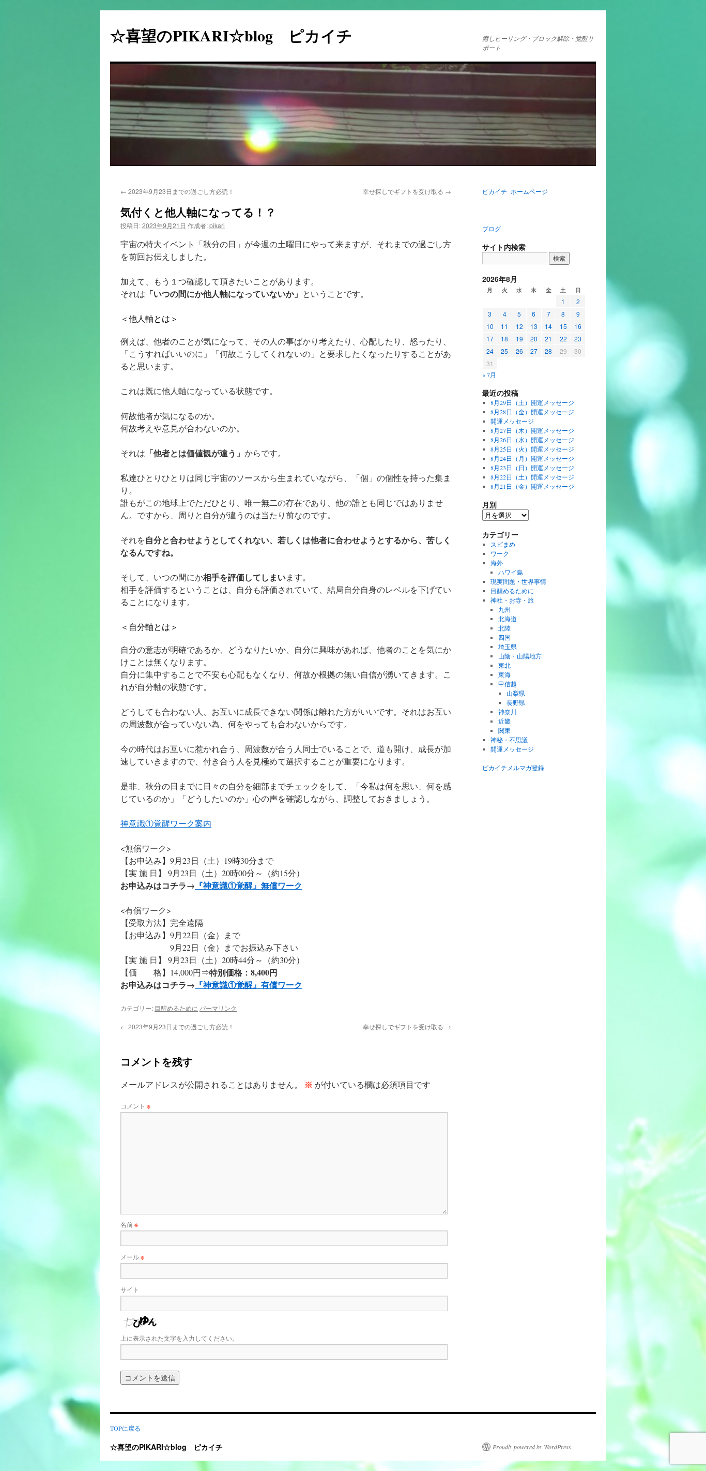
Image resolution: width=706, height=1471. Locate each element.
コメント (135, 1105)
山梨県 (516, 693)
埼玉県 (507, 646)
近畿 (504, 721)
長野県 (516, 702)
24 (490, 351)
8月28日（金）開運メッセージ (532, 412)
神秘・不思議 (509, 740)
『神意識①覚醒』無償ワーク (248, 885)
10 (490, 326)
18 (504, 338)
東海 (504, 674)
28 (548, 351)
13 (534, 326)
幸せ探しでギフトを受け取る (407, 191)
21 (548, 338)
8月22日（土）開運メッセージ (532, 477)
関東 (504, 730)
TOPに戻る (125, 1428)
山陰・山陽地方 (520, 656)
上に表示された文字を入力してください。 (179, 1337)
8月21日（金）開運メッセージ (532, 486)
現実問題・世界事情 (518, 581)
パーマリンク (218, 1007)
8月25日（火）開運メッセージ (532, 449)
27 (534, 351)
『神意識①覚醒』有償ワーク (248, 984)
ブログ (491, 228)
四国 (504, 637)
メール (132, 1256)
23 (577, 338)
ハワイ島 (510, 572)
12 (519, 326)
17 (490, 338)
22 (563, 338)
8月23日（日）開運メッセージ (532, 467)
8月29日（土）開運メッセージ (532, 402)
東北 (504, 665)
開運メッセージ (512, 421)
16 (577, 326)
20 (534, 338)
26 (519, 351)
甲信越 (507, 684)
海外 (496, 563)
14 (548, 326)
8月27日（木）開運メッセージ (532, 430)
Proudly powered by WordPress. (533, 1447)
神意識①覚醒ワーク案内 (165, 823)
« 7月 (489, 374)
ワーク (499, 553)
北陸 (504, 628)
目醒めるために (176, 1007)
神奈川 (507, 712)
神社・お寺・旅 (512, 600)
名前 (129, 1224)
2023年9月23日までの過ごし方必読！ (177, 191)
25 (504, 351)
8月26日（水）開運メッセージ (532, 440)
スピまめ (502, 544)
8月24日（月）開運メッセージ (532, 458)
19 (519, 338)
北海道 (507, 618)
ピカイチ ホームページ (515, 191)
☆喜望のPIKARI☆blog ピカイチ (239, 35)
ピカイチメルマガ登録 (513, 767)
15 (563, 326)
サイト (129, 1289)
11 (504, 326)
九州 (504, 609)
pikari (217, 225)
